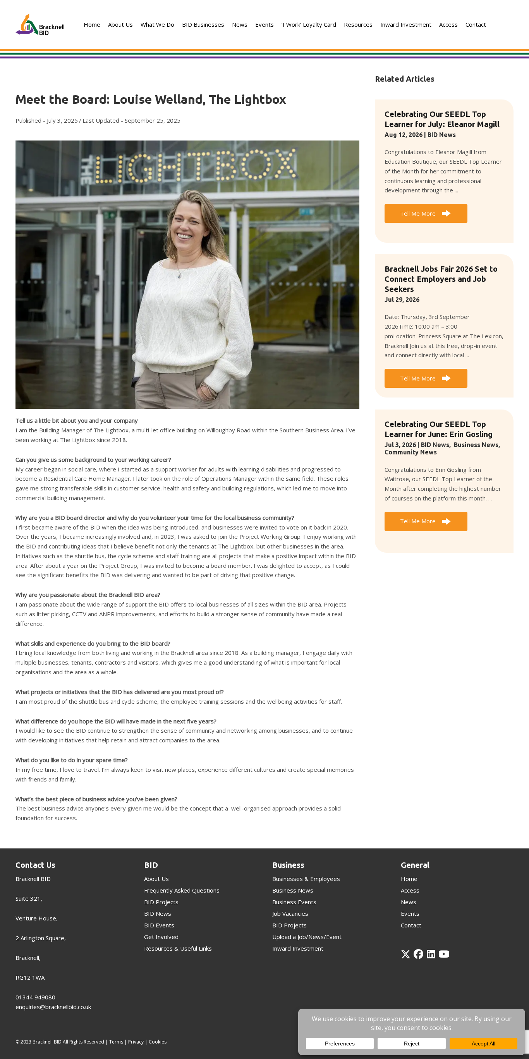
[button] (426, 213)
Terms (116, 1041)
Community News (411, 452)
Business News (476, 444)
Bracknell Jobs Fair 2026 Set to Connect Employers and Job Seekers (441, 278)
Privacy (136, 1041)
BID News (442, 134)
